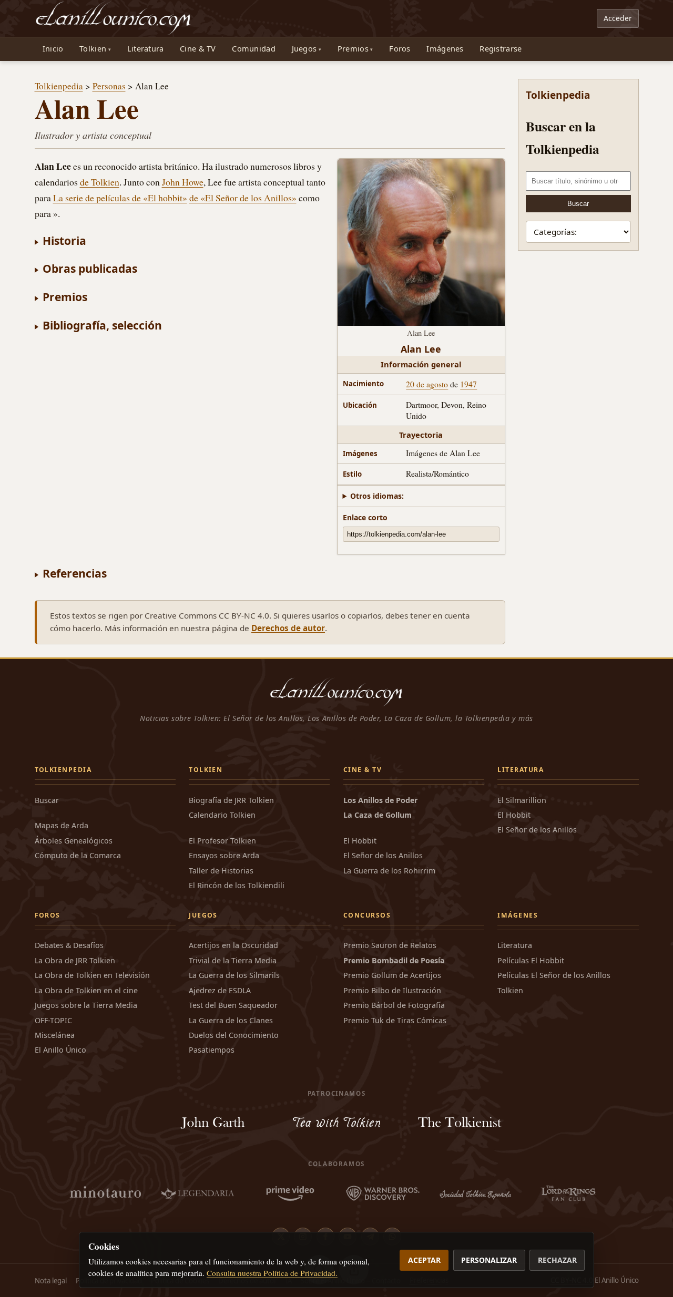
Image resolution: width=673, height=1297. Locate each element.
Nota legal (51, 1280)
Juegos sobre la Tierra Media (86, 1005)
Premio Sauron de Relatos (389, 945)
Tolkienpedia (59, 86)
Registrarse (501, 49)
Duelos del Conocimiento (234, 1035)
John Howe (182, 182)
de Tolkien (99, 182)
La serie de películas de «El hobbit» (120, 197)
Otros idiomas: (377, 496)
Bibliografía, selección (102, 325)
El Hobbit (359, 841)
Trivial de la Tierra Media (233, 960)
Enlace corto (365, 517)
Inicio (53, 49)
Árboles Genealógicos (74, 841)
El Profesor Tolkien (222, 841)
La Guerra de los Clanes (231, 1020)
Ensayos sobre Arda (224, 855)
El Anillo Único (60, 1050)
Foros (399, 49)
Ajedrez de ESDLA (220, 990)
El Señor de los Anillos (383, 855)
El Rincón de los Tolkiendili (236, 885)
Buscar (578, 204)
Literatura (145, 49)
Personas (109, 86)
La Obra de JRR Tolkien (75, 960)
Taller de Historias (221, 871)
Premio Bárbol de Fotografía (394, 1005)
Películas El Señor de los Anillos (553, 975)
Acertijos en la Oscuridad (233, 945)
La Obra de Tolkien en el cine (86, 990)
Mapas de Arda (61, 825)
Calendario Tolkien (222, 815)
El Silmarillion (521, 800)
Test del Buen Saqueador (233, 1005)
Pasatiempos (211, 1050)
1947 (468, 383)
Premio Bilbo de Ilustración (392, 990)
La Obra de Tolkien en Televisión (92, 975)
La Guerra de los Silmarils (234, 975)
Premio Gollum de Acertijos (392, 975)
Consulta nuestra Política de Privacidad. (272, 1273)
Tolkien (92, 49)
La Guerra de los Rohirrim (389, 871)
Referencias (75, 573)
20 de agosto (427, 383)
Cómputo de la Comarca (78, 855)
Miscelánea (55, 1035)
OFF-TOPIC (53, 1020)
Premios (353, 49)
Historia (64, 240)
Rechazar (557, 1260)
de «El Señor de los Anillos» (243, 197)
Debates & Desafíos (69, 945)
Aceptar (424, 1260)
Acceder (618, 18)
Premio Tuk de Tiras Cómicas (394, 1020)
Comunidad (254, 49)
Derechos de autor (288, 628)
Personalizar (489, 1260)
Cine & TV (198, 49)
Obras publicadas (90, 268)
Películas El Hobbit (530, 960)
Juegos (304, 49)
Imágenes (444, 49)
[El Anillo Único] (114, 18)
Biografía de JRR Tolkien (231, 800)
